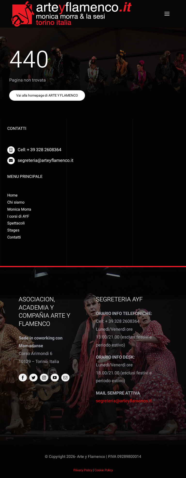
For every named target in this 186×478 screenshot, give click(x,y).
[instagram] (44, 377)
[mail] (65, 377)
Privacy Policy (82, 470)
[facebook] (23, 377)
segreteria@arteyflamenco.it (124, 401)
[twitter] (33, 377)
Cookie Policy (103, 470)
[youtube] (55, 377)
